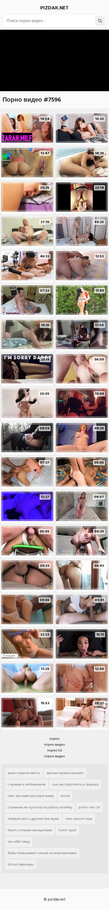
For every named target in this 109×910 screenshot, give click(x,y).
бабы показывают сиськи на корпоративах (42, 853)
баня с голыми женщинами (30, 830)
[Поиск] (100, 21)
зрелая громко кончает (65, 773)
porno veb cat (89, 807)
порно (54, 739)
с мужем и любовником (27, 784)
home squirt (68, 830)
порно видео (54, 744)
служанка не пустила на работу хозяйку (40, 807)
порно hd (54, 750)
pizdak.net (54, 8)
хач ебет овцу (19, 841)
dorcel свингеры (21, 864)
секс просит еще (79, 819)
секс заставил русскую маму (31, 796)
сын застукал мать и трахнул (75, 784)
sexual (65, 796)
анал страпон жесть (24, 773)
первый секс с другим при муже (33, 819)
